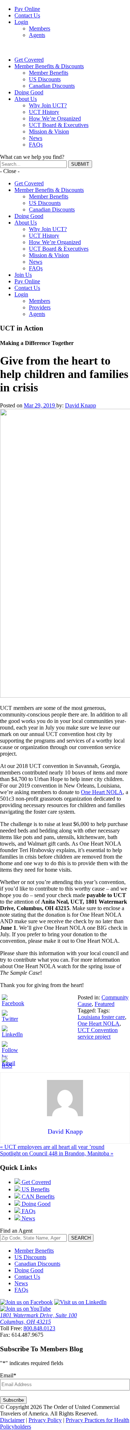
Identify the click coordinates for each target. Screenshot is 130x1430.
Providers (40, 307)
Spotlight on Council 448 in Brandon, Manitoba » (56, 1153)
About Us (25, 99)
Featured (104, 1004)
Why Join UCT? (48, 105)
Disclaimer (12, 1420)
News (35, 138)
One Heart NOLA (102, 792)
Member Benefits (48, 73)
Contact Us (27, 15)
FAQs (36, 144)
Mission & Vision (49, 131)
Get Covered (29, 60)
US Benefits (34, 1189)
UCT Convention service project (98, 1033)
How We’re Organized (55, 118)
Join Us (23, 275)
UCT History (44, 112)
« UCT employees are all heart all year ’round (52, 1147)
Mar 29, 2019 (40, 405)
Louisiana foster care (101, 1017)
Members (39, 28)
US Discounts (45, 79)
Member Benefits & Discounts (49, 66)
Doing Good (28, 92)
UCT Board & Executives (58, 125)
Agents (37, 35)
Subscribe (13, 1400)
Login (21, 22)
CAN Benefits (37, 1196)
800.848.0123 (39, 1328)
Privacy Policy (45, 1420)
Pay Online (27, 9)
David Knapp (80, 405)
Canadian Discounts (52, 86)
